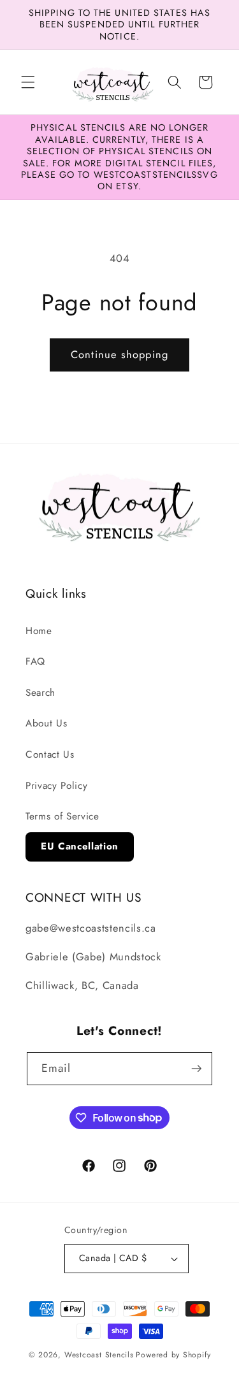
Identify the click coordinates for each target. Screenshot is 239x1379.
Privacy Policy (56, 786)
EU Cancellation (80, 846)
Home (38, 631)
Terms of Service (62, 816)
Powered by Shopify (173, 1355)
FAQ (35, 661)
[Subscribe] (196, 1068)
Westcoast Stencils (99, 1355)
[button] (28, 82)
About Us (46, 723)
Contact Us (50, 754)
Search (40, 693)
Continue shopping (119, 354)
